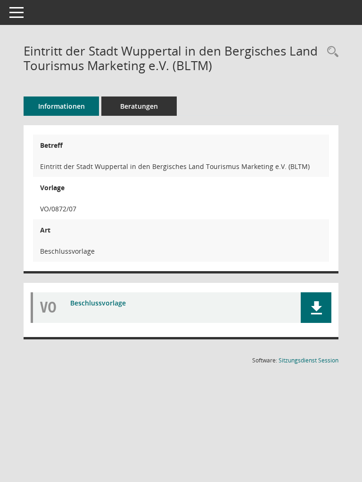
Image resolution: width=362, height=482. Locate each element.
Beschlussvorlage (98, 302)
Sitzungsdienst (308, 360)
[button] (316, 307)
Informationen (61, 106)
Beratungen (139, 106)
